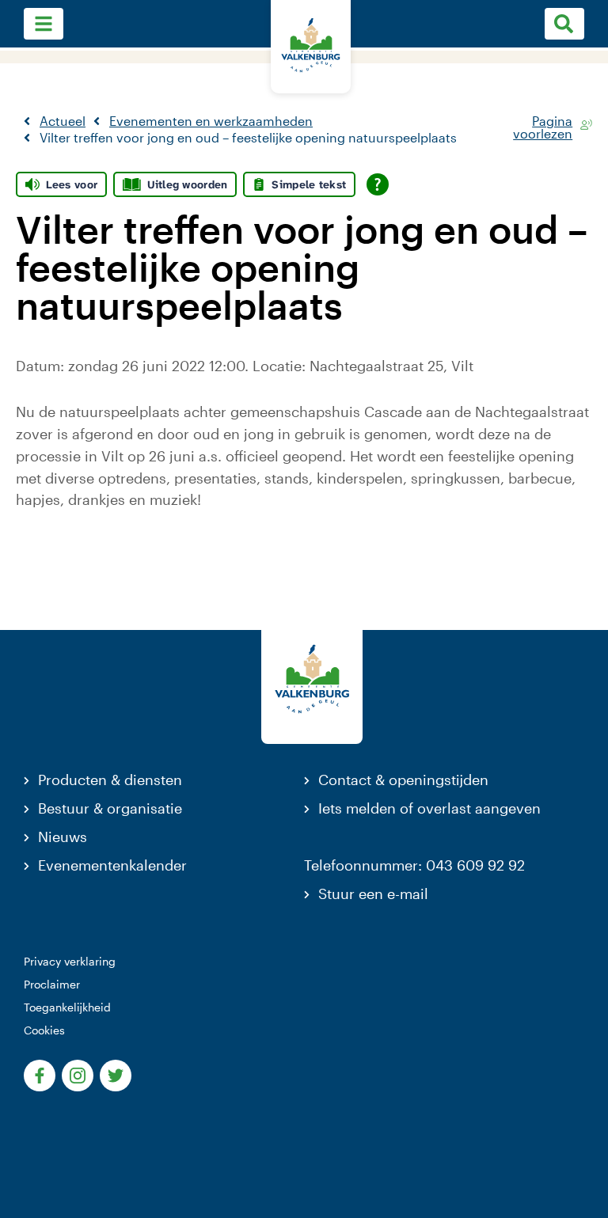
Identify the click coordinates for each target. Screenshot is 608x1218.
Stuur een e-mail (373, 893)
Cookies (44, 1030)
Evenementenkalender (112, 865)
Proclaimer (52, 984)
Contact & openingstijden (403, 779)
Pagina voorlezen (542, 124)
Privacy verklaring (70, 961)
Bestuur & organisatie (110, 808)
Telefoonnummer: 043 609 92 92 (414, 865)
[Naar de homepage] (311, 46)
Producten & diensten (110, 779)
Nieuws (62, 836)
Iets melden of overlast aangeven (429, 808)
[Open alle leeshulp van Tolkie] (378, 184)
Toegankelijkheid (67, 1007)
